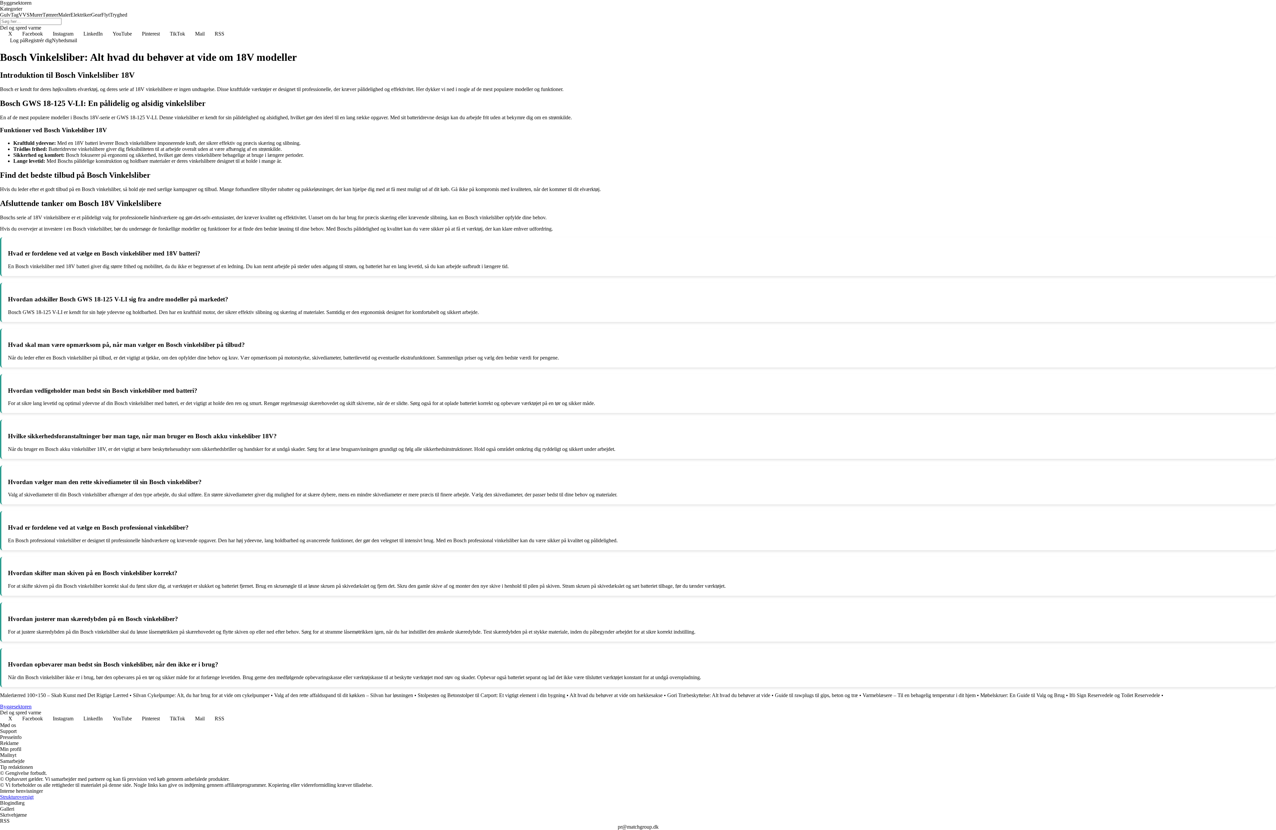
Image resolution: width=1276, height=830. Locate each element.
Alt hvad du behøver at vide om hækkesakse (616, 695)
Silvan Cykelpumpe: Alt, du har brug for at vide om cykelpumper (201, 695)
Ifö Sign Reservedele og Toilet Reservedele (1114, 695)
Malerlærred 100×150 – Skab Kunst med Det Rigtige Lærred (64, 695)
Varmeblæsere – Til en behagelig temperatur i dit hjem (919, 695)
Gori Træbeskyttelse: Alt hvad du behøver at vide (718, 695)
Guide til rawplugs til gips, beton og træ (816, 695)
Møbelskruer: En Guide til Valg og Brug (1022, 695)
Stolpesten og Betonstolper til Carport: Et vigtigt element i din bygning (491, 695)
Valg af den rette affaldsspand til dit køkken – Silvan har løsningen (343, 695)
